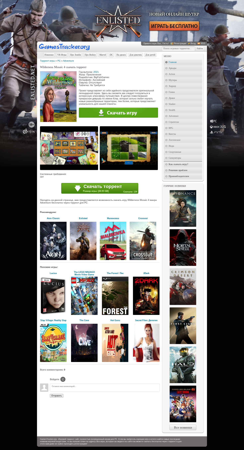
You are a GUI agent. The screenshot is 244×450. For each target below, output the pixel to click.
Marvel (102, 55)
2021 (96, 72)
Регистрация (180, 43)
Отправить (56, 395)
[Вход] (62, 379)
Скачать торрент (110, 188)
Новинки (49, 55)
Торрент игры (47, 60)
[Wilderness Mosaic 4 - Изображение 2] (129, 169)
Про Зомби (75, 55)
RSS (203, 43)
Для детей (150, 55)
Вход (193, 43)
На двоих (121, 55)
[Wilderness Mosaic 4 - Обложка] (58, 121)
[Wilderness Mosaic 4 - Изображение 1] (69, 169)
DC (111, 55)
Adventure (68, 60)
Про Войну (90, 55)
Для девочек (135, 55)
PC (59, 60)
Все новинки (183, 427)
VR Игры (61, 55)
